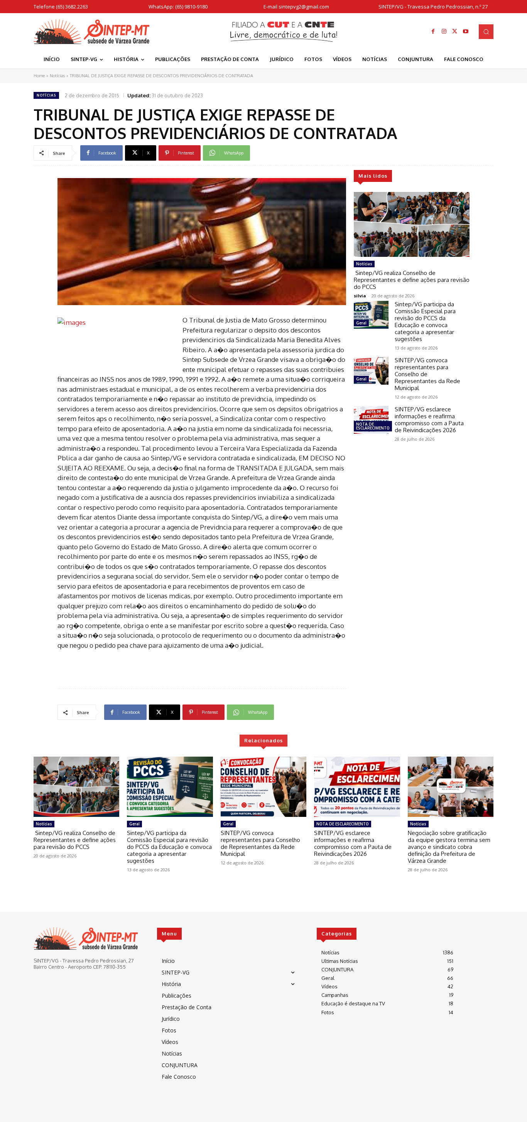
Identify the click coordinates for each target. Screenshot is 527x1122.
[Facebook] (433, 31)
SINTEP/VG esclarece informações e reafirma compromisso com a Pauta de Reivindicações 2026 (429, 420)
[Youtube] (465, 31)
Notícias (57, 75)
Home (39, 75)
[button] (486, 31)
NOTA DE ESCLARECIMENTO (373, 426)
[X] (454, 31)
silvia (360, 296)
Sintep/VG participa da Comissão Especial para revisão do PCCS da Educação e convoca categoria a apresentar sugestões (425, 321)
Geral (361, 323)
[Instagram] (444, 31)
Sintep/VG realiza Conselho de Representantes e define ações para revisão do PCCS (412, 279)
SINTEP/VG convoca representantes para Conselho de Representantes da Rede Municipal (260, 843)
